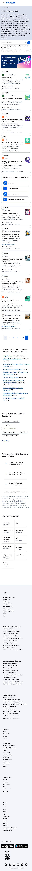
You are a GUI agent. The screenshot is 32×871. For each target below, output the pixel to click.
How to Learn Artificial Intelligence (11, 711)
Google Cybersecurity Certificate (11, 631)
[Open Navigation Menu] (3, 3)
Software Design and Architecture (12, 359)
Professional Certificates (9, 745)
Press (4, 804)
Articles (5, 821)
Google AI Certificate (8, 629)
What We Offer (6, 734)
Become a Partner (7, 759)
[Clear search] (25, 42)
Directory (5, 823)
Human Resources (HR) (8, 606)
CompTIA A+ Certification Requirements (13, 702)
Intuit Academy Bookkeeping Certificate (13, 650)
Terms (4, 809)
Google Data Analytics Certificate (11, 634)
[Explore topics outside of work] (16, 199)
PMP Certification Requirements (11, 714)
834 (23, 337)
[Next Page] (26, 338)
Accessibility (6, 816)
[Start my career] (16, 183)
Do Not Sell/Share (7, 830)
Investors (5, 807)
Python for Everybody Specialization (12, 684)
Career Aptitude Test (8, 697)
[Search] (28, 42)
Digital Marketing (7, 604)
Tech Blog (5, 791)
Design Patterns (7, 356)
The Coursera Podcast (8, 789)
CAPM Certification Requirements (11, 700)
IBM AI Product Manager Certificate (11, 645)
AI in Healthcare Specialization (10, 670)
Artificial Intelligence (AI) (9, 597)
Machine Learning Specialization (11, 679)
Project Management (8, 611)
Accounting (5, 595)
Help (4, 814)
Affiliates (5, 825)
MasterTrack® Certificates (9, 748)
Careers (5, 738)
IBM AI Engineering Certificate (10, 643)
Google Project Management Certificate (13, 638)
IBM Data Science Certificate (10, 647)
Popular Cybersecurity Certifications (12, 716)
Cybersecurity (6, 599)
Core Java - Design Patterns (11, 378)
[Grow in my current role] (16, 194)
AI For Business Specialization (10, 665)
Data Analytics (6, 602)
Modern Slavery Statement (9, 828)
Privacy (4, 811)
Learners (5, 780)
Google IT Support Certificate (10, 636)
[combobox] (12, 43)
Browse (6, 8)
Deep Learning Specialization (10, 672)
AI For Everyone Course (9, 668)
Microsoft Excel (6, 609)
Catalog (5, 741)
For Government (7, 755)
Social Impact (6, 762)
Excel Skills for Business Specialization (12, 675)
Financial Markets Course (9, 677)
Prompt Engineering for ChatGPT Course (13, 682)
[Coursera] (10, 2)
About (4, 731)
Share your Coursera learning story (12, 718)
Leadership (5, 736)
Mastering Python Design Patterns (13, 369)
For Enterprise (6, 752)
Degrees (5, 750)
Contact (5, 818)
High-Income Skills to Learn (9, 709)
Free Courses (6, 764)
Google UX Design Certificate (10, 641)
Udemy (4, 766)
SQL (4, 616)
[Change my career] (16, 188)
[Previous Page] (5, 338)
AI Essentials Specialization (10, 663)
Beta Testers (6, 784)
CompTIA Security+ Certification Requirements (15, 704)
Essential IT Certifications (9, 707)
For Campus (6, 757)
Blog (4, 787)
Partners (5, 782)
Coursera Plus (6, 743)
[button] (6, 440)
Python (4, 613)
